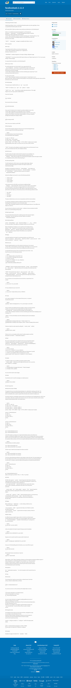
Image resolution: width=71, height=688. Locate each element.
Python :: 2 (55, 64)
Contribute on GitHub (42, 649)
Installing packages (14, 648)
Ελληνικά (35, 677)
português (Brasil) (26, 677)
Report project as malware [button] (59, 72)
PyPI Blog (28, 648)
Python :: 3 (55, 66)
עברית (54, 677)
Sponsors (54, 2)
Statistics (28, 650)
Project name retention (14, 652)
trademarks (46, 665)
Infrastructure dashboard (28, 649)
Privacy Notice (55, 652)
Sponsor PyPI (42, 652)
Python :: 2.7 (56, 65)
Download (55, 26)
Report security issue (56, 649)
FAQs (15, 653)
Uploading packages (14, 649)
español (15, 677)
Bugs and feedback (42, 648)
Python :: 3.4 (56, 69)
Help (46, 2)
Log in (59, 2)
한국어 (61, 677)
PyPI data (54, 31)
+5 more (54, 48)
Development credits (42, 653)
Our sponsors (28, 653)
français (18, 677)
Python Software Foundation (35, 666)
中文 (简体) (42, 677)
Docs (49, 2)
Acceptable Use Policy (56, 653)
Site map (35, 669)
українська (31, 677)
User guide (14, 650)
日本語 (21, 677)
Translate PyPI (42, 650)
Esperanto (57, 677)
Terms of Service (56, 648)
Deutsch (39, 677)
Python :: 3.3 (56, 68)
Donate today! (35, 663)
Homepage (55, 24)
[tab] (9, 18)
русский (51, 677)
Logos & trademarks (28, 652)
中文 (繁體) (47, 677)
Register (63, 2)
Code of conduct (56, 650)
